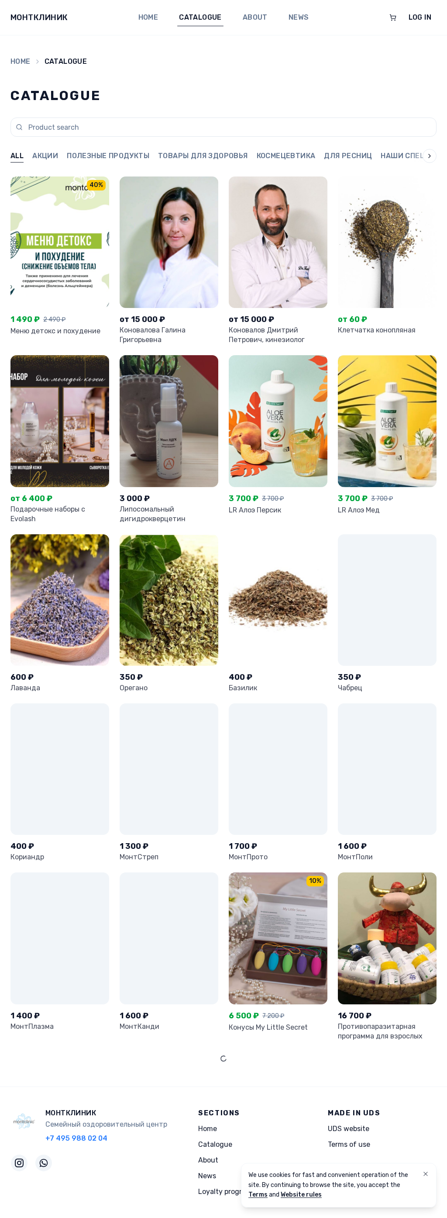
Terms (258, 1194)
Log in (420, 17)
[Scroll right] (423, 157)
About (255, 17)
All (17, 156)
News (299, 17)
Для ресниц (348, 156)
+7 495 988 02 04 (76, 1138)
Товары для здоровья (203, 156)
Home (148, 17)
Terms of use (349, 1144)
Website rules (301, 1194)
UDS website (348, 1129)
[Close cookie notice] (425, 1174)
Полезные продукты (108, 156)
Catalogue (200, 17)
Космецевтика (286, 156)
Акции (45, 156)
